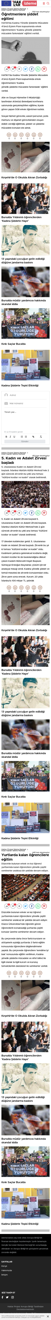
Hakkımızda (6, 1271)
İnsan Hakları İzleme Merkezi (13, 10)
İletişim (4, 1275)
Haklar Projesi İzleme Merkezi (13, 9)
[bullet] (26, 436)
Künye (4, 1266)
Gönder (25, 441)
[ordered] (22, 436)
